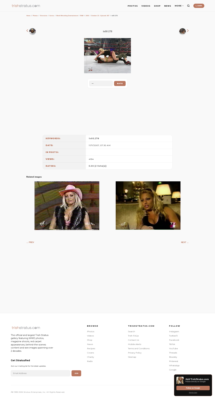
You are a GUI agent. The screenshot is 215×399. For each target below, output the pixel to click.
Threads (173, 353)
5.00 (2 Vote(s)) (97, 166)
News (90, 344)
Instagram (174, 331)
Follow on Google (193, 388)
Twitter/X (173, 336)
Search (131, 331)
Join (76, 373)
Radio (90, 361)
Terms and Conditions (138, 348)
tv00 (91, 138)
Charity (90, 357)
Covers (90, 353)
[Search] (188, 5)
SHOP (157, 6)
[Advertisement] (107, 110)
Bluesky (173, 357)
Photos (35, 15)
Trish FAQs (133, 336)
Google (172, 370)
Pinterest (173, 361)
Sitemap (132, 357)
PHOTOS (133, 6)
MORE (178, 6)
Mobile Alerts (134, 344)
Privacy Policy (134, 353)
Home (28, 15)
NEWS (167, 6)
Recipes (91, 348)
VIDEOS (145, 6)
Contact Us (133, 340)
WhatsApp (174, 365)
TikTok (172, 344)
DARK (199, 6)
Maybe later (193, 392)
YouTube (173, 348)
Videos (90, 336)
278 (97, 138)
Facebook (174, 340)
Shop (89, 340)
